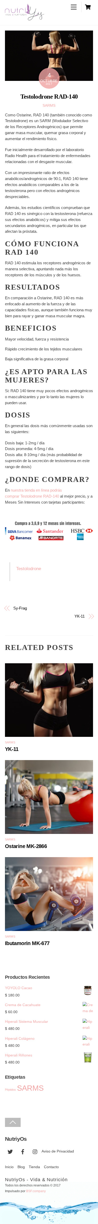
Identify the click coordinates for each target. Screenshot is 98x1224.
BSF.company (36, 1191)
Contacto (51, 1167)
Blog (21, 1167)
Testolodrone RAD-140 (49, 96)
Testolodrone (28, 568)
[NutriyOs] (24, 17)
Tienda (34, 1167)
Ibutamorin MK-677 (27, 943)
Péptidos (10, 1089)
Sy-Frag (20, 608)
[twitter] (10, 1151)
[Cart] (88, 7)
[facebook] (23, 1151)
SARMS (49, 106)
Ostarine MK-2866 (26, 846)
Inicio (9, 1167)
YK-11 (79, 616)
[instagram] (35, 1151)
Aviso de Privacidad (58, 1151)
